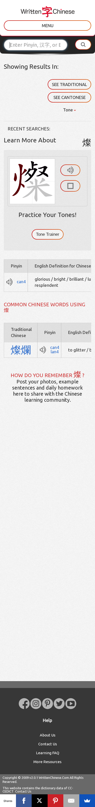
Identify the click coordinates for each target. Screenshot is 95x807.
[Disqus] (47, 486)
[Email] (71, 800)
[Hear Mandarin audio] (70, 170)
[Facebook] (24, 800)
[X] (40, 800)
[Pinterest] (56, 800)
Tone (68, 109)
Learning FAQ (47, 753)
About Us (47, 735)
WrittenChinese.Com (54, 777)
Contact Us (47, 744)
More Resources (47, 762)
